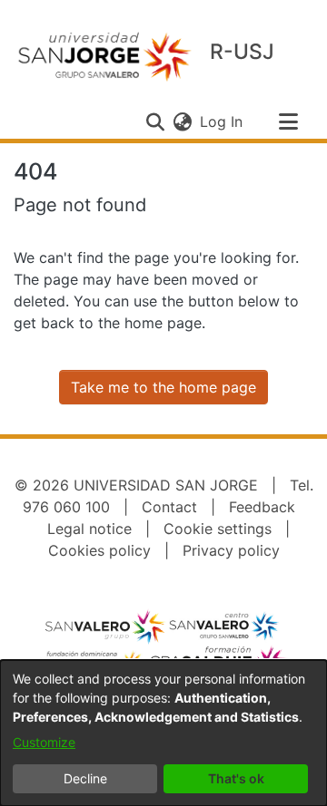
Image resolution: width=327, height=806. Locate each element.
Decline (85, 778)
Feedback (262, 507)
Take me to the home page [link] (163, 387)
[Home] (104, 56)
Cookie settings (218, 529)
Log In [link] (222, 121)
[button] (155, 121)
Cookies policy (99, 550)
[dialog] (163, 733)
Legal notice (89, 529)
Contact (169, 507)
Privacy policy (231, 550)
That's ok (236, 778)
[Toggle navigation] (288, 121)
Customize (44, 742)
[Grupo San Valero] (106, 626)
